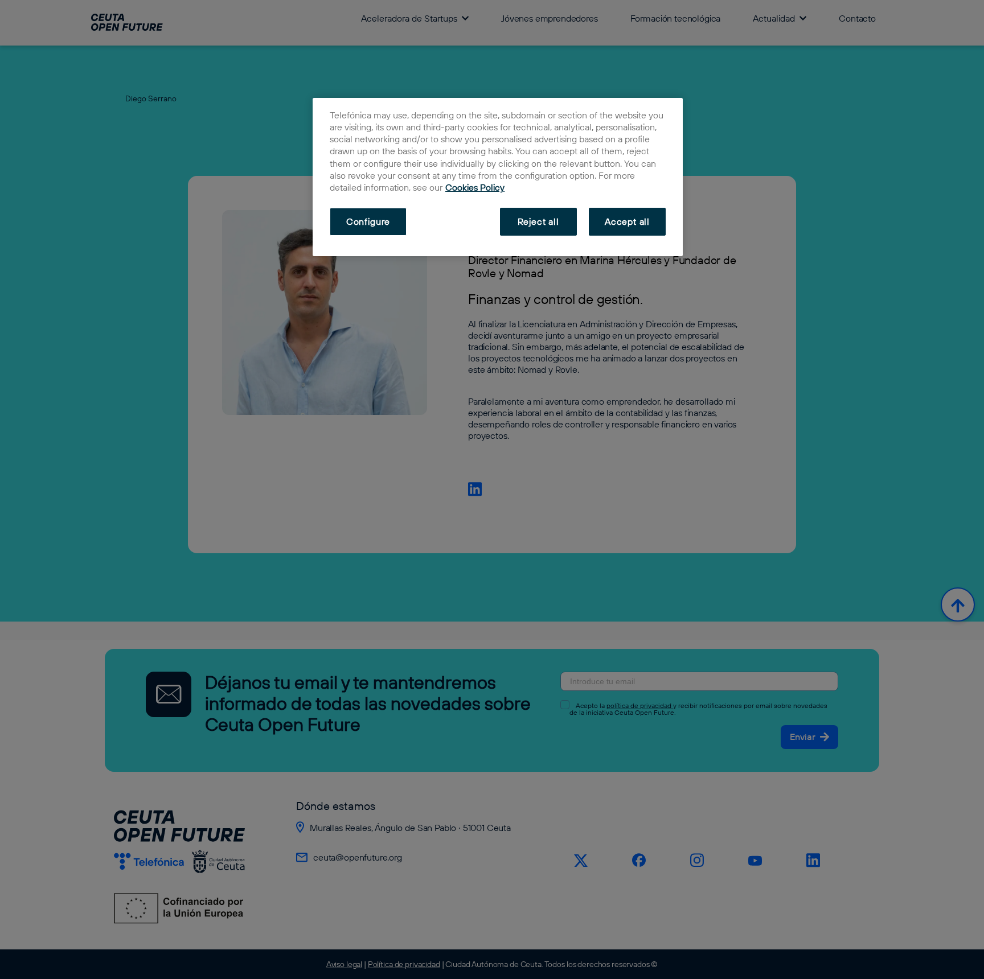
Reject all (538, 221)
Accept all (627, 221)
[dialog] (498, 177)
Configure (368, 221)
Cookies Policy (475, 187)
